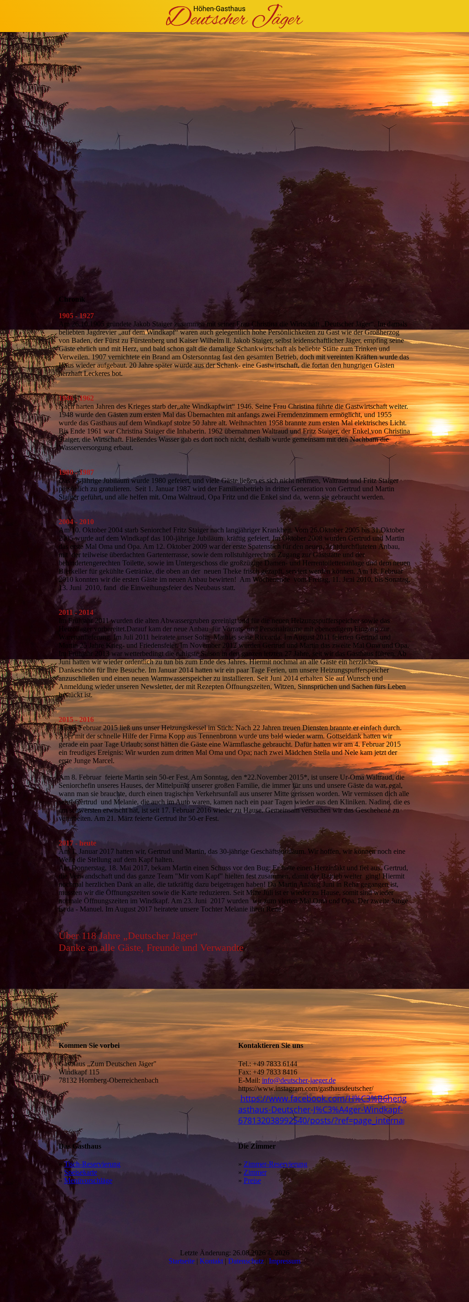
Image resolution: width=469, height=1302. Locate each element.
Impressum (284, 1261)
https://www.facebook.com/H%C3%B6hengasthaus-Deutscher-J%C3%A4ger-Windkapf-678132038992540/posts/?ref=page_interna (322, 1109)
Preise (252, 1180)
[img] (234, 16)
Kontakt (212, 1261)
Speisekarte (80, 1172)
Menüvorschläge (88, 1180)
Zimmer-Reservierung (275, 1164)
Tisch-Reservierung (92, 1164)
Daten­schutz (247, 1261)
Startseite (182, 1261)
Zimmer (255, 1172)
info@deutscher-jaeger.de (299, 1080)
